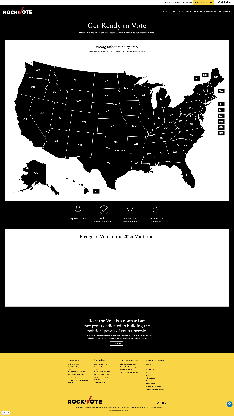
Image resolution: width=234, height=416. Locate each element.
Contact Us (150, 370)
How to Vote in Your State (77, 372)
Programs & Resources (130, 360)
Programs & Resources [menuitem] (205, 11)
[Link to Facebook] (216, 2)
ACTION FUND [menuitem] (225, 11)
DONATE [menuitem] (168, 2)
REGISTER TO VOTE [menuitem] (203, 2)
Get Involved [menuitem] (184, 11)
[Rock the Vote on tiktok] (227, 2)
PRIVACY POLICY (114, 410)
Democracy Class (126, 370)
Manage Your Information (155, 389)
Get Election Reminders (76, 374)
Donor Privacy (151, 381)
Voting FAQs (72, 377)
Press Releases (151, 383)
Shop (147, 372)
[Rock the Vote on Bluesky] (219, 2)
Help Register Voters (101, 364)
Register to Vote (73, 364)
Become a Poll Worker (102, 372)
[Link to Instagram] (222, 2)
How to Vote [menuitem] (169, 11)
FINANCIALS (125, 410)
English (4, 412)
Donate (148, 364)
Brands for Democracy (128, 367)
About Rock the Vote (155, 360)
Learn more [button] (116, 343)
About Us (149, 367)
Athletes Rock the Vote (128, 364)
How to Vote (73, 360)
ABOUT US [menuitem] (187, 2)
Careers (148, 375)
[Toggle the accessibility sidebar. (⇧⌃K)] (230, 404)
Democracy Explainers (102, 374)
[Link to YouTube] (224, 2)
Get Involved (99, 360)
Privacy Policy (150, 378)
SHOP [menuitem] (177, 2)
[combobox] (5, 413)
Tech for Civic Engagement (129, 372)
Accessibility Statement (154, 386)
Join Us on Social (100, 382)
